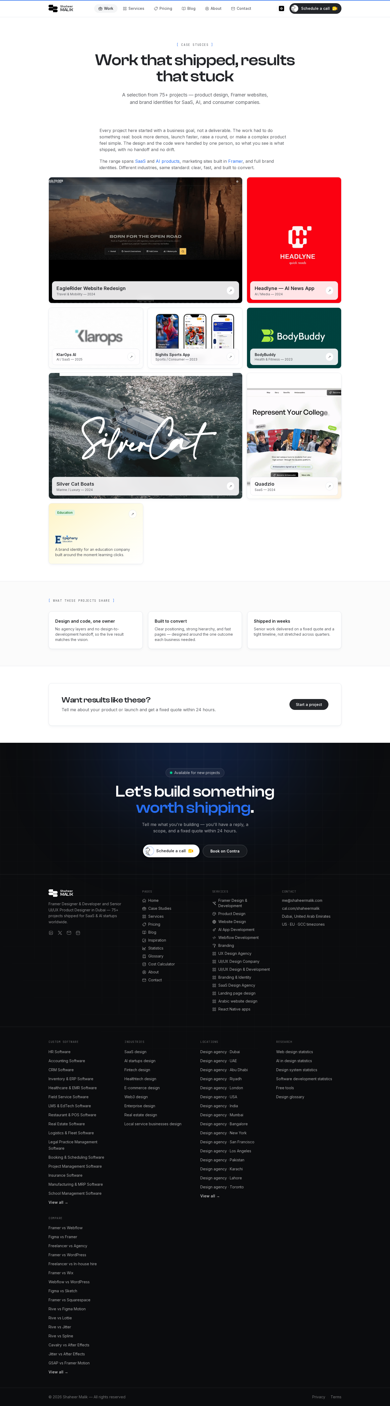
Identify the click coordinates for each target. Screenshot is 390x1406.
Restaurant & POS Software (72, 1115)
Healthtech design (140, 1079)
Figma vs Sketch (63, 1291)
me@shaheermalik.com (302, 900)
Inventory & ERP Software (71, 1079)
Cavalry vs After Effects (69, 1345)
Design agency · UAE (218, 1060)
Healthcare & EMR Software (73, 1088)
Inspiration (157, 940)
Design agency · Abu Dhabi (224, 1069)
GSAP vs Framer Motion (69, 1363)
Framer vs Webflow (66, 1227)
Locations (209, 1042)
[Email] (69, 932)
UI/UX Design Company (238, 961)
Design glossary (290, 1097)
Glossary (155, 956)
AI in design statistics (294, 1060)
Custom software (64, 1042)
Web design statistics (294, 1051)
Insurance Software (66, 1175)
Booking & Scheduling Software (76, 1157)
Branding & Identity (234, 977)
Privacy (318, 1397)
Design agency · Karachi (221, 1169)
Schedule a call (315, 8)
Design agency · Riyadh (221, 1079)
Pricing (165, 8)
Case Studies (159, 908)
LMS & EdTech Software (70, 1106)
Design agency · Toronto (222, 1187)
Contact (244, 8)
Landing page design (236, 993)
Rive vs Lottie (60, 1318)
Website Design (232, 921)
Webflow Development (238, 937)
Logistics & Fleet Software (71, 1133)
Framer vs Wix (61, 1273)
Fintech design (137, 1069)
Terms (336, 1397)
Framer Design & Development (232, 903)
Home (153, 900)
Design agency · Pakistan (222, 1160)
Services (136, 8)
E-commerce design (142, 1088)
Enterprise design (139, 1106)
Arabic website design (237, 1001)
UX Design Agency (235, 953)
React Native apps (234, 1009)
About (216, 8)
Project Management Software (75, 1166)
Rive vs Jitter (60, 1327)
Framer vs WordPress (67, 1255)
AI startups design (139, 1060)
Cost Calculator (161, 964)
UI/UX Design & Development (244, 969)
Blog (191, 8)
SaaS (140, 161)
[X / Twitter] (60, 932)
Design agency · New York (223, 1133)
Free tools (285, 1088)
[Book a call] (78, 932)
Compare (56, 1218)
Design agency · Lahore (221, 1178)
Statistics (155, 948)
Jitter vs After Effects (67, 1354)
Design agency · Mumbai (221, 1115)
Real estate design (140, 1115)
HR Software (60, 1051)
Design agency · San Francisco (227, 1142)
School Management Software (75, 1193)
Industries (134, 1042)
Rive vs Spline (61, 1336)
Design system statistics (296, 1069)
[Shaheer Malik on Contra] (281, 8)
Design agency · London (221, 1088)
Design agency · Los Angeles (225, 1151)
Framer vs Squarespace (69, 1300)
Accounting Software (67, 1060)
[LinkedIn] (51, 932)
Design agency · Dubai (220, 1051)
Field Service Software (69, 1097)
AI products (168, 161)
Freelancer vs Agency (68, 1246)
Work (108, 8)
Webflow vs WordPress (69, 1282)
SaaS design (135, 1051)
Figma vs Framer (63, 1236)
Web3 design (136, 1097)
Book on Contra (225, 851)
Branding (226, 945)
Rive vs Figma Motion (67, 1309)
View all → (58, 1202)
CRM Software (61, 1069)
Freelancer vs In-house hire (73, 1264)
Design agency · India (219, 1106)
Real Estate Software (67, 1124)
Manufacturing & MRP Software (76, 1184)
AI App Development (236, 929)
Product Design (231, 913)
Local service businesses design (152, 1124)
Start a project (309, 704)
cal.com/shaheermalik (301, 908)
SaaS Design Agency (236, 985)
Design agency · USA (218, 1097)
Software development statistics (304, 1079)
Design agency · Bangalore (224, 1124)
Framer (235, 161)
